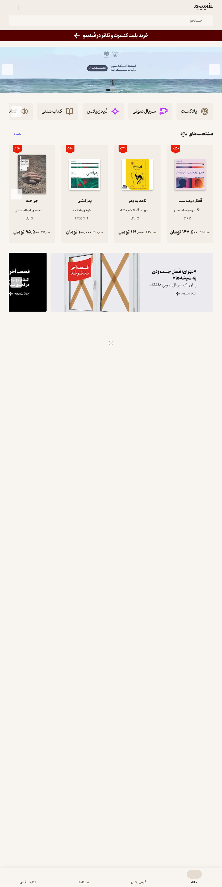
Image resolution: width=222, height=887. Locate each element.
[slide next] (7, 69)
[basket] (25, 7)
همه (17, 134)
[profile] (11, 7)
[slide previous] (214, 69)
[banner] (111, 35)
